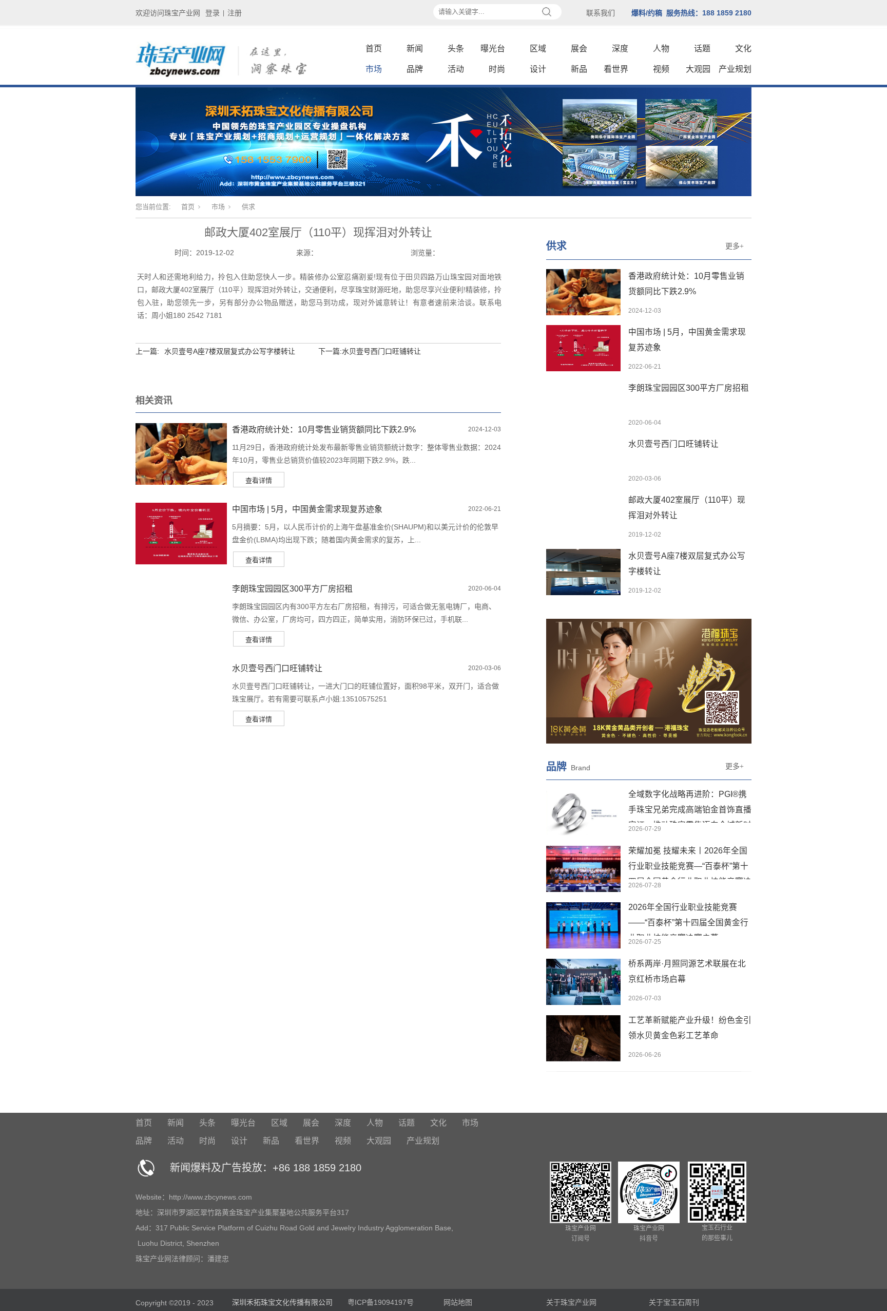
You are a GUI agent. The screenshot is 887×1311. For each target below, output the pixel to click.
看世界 (616, 69)
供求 (248, 207)
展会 (579, 48)
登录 (212, 13)
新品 (579, 69)
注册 (234, 13)
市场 (373, 69)
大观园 (698, 69)
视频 (661, 69)
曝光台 (492, 48)
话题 (702, 48)
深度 (620, 48)
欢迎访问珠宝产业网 (168, 13)
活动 (456, 69)
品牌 (415, 69)
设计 (538, 69)
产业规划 (735, 69)
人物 (661, 48)
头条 (456, 48)
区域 (538, 48)
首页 (373, 48)
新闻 (415, 48)
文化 (743, 48)
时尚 (497, 69)
